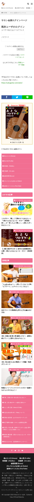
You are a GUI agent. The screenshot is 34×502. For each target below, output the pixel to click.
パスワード (5, 37)
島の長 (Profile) (19, 8)
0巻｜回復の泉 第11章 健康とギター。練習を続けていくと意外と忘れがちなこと (16, 337)
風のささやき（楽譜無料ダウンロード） (16, 441)
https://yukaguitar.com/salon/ (11, 83)
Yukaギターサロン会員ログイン (12, 149)
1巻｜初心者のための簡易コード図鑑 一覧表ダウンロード (16, 363)
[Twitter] (17, 97)
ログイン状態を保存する (15, 46)
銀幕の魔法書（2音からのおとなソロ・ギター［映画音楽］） (16, 435)
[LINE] (27, 97)
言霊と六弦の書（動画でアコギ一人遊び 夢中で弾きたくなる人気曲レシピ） (16, 428)
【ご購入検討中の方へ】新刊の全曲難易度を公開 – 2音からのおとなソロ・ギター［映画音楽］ (16, 251)
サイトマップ (5, 490)
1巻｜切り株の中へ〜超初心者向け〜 (22, 344)
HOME (5, 13)
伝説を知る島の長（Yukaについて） (14, 412)
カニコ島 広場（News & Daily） (24, 200)
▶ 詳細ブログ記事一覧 (17, 142)
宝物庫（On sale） (9, 171)
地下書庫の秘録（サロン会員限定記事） (21, 292)
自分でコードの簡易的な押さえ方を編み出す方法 (16, 311)
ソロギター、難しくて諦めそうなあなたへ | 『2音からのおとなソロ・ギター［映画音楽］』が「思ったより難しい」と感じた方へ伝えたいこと (16, 222)
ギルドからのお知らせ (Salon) (13, 181)
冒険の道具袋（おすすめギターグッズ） (16, 417)
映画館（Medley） (9, 166)
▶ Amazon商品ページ (17, 139)
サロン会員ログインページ (18, 13)
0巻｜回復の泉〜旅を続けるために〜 (22, 318)
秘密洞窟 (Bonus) (9, 176)
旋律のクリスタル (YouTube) (12, 186)
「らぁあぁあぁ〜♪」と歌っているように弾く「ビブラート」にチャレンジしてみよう (16, 285)
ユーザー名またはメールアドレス (12, 30)
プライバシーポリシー (18, 490)
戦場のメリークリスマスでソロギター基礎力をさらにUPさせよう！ (16, 389)
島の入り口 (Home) (7, 8)
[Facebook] (6, 97)
